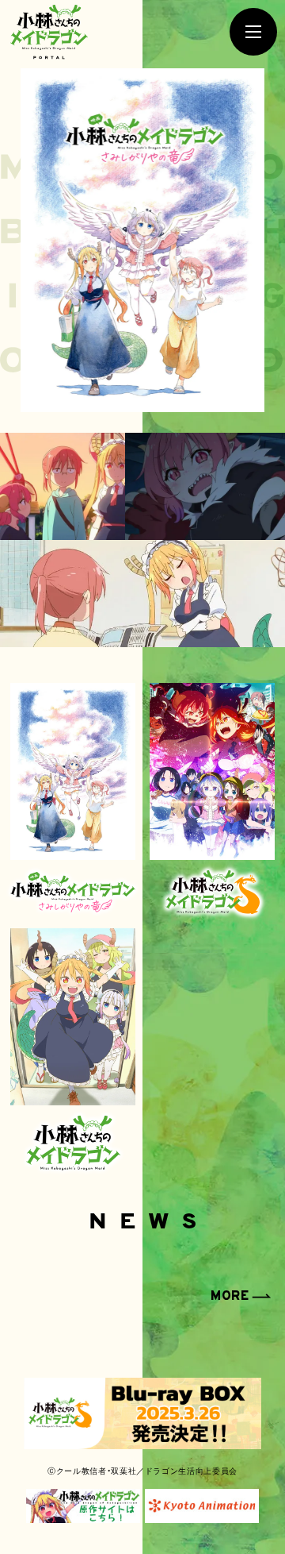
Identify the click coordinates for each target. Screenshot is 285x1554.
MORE (230, 1297)
